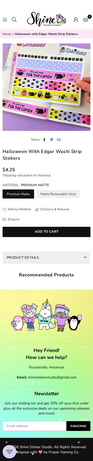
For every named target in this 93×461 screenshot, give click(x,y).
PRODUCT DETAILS (23, 257)
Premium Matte (18, 194)
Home (7, 34)
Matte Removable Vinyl (58, 194)
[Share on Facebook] (45, 139)
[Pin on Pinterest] (52, 139)
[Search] (14, 19)
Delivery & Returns (54, 209)
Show (9, 452)
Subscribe (78, 426)
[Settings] (76, 19)
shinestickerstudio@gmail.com (52, 377)
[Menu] (5, 19)
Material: (26, 185)
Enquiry (13, 219)
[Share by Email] (59, 139)
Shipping (9, 175)
